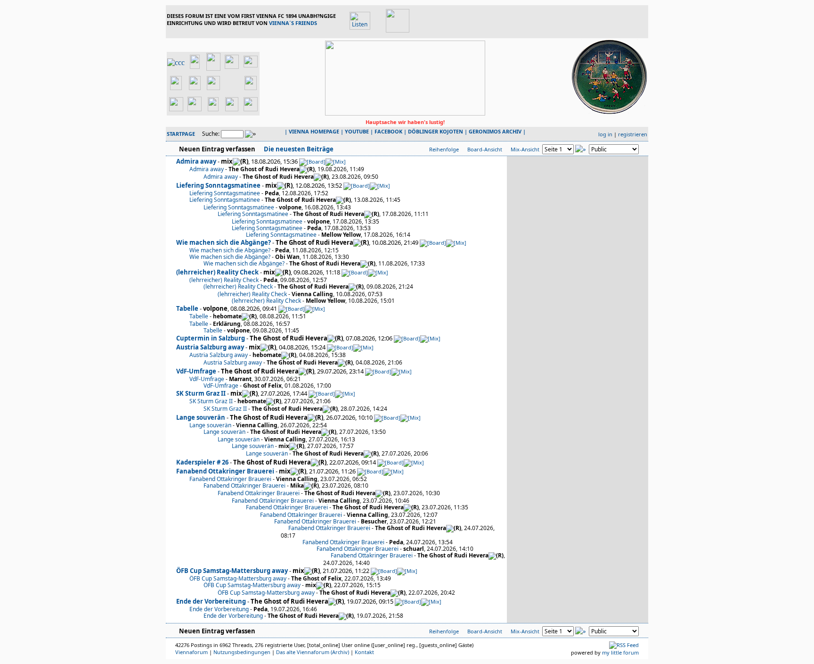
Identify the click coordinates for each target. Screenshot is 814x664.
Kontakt (364, 652)
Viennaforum (191, 652)
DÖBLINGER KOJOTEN (435, 131)
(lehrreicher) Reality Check (217, 272)
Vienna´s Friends (293, 22)
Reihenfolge (444, 149)
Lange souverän (200, 417)
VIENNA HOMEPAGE (314, 131)
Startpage (181, 133)
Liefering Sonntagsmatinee (218, 185)
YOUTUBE (357, 131)
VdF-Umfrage (196, 371)
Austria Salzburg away (210, 347)
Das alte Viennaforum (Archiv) (312, 652)
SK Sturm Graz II (201, 393)
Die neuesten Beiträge (298, 149)
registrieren (632, 134)
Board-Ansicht (484, 149)
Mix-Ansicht (525, 149)
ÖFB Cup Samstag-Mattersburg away (232, 570)
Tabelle (187, 308)
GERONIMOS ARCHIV (495, 131)
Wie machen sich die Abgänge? (223, 242)
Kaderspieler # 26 (202, 462)
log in (605, 134)
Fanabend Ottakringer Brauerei (225, 471)
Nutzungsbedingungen (241, 652)
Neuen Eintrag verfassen (217, 149)
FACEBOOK (388, 131)
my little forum (620, 652)
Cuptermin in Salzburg (210, 338)
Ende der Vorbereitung (211, 601)
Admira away (196, 161)
